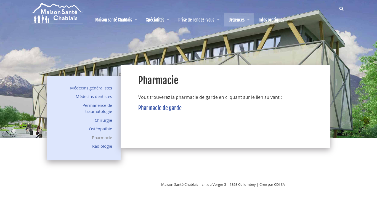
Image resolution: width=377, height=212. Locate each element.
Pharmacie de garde (160, 108)
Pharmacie (102, 137)
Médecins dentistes (94, 96)
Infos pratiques (271, 20)
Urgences (237, 20)
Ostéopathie (100, 128)
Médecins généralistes (91, 88)
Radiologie (102, 146)
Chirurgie (103, 120)
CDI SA (279, 184)
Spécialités (155, 20)
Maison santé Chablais (113, 20)
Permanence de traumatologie (97, 108)
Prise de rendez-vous (196, 20)
